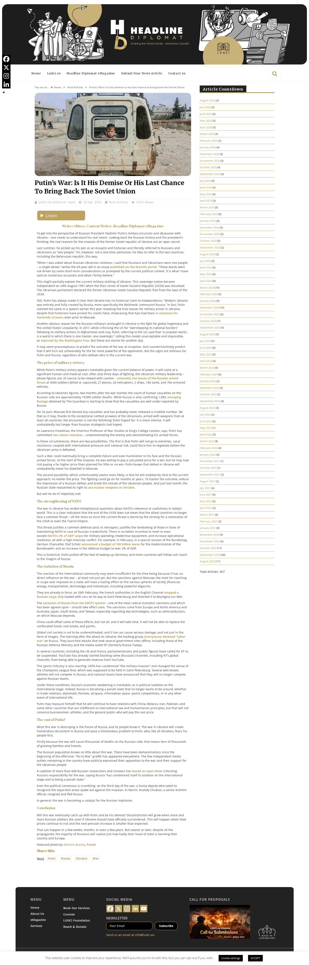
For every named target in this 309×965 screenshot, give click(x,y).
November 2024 (210, 234)
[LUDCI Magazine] (154, 34)
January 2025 (208, 221)
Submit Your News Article (141, 73)
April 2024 (206, 281)
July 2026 (205, 107)
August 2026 (207, 100)
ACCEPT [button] (255, 958)
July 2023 (205, 341)
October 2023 (208, 321)
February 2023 (209, 374)
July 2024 (205, 261)
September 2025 (210, 174)
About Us (37, 914)
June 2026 (206, 114)
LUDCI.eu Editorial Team (57, 202)
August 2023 (207, 334)
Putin (51, 858)
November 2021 (210, 461)
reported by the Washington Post (65, 340)
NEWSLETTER (117, 918)
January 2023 (208, 381)
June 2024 (206, 267)
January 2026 (208, 147)
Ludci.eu (54, 73)
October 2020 (208, 548)
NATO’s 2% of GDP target (65, 536)
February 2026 (209, 140)
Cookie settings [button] (230, 958)
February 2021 (209, 521)
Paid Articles (118, 202)
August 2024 (207, 254)
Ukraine (81, 858)
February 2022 (209, 448)
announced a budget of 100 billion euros (111, 544)
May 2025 (206, 194)
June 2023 (206, 348)
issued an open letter (147, 771)
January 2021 (208, 528)
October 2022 (208, 394)
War (96, 858)
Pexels (91, 845)
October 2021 (208, 468)
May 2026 (206, 120)
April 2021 (206, 508)
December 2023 (209, 307)
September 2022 (210, 401)
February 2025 (209, 214)
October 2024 (208, 241)
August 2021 (207, 481)
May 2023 (206, 354)
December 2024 (209, 227)
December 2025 (209, 154)
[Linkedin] (6, 84)
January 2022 (208, 454)
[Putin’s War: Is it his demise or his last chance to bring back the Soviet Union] (113, 175)
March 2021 (207, 515)
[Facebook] (6, 59)
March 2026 (207, 134)
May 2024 (206, 274)
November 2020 (210, 541)
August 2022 (207, 408)
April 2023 (206, 361)
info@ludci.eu (144, 935)
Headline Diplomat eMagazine (91, 73)
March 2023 (207, 367)
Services (36, 926)
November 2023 (210, 314)
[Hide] (3, 92)
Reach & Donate (74, 927)
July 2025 (205, 181)
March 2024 (207, 287)
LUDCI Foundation (76, 920)
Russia (65, 858)
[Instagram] (6, 76)
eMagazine (38, 920)
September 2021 (210, 474)
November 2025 (210, 161)
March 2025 (207, 207)
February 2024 (209, 294)
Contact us (177, 73)
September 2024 (210, 247)
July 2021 (205, 488)
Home (36, 73)
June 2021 (206, 494)
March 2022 (207, 441)
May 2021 (206, 501)
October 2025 (208, 167)
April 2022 (206, 434)
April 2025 (206, 200)
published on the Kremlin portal (133, 267)
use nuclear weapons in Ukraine (111, 487)
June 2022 (206, 421)
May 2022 (206, 428)
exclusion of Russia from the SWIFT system (74, 603)
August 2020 (207, 561)
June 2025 (206, 187)
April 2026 (206, 127)
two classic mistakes (68, 435)
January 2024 (208, 301)
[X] (6, 67)
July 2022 (205, 414)
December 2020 (209, 534)
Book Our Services (76, 908)
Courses (69, 914)
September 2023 (210, 327)
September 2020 (210, 555)
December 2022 (209, 388)
